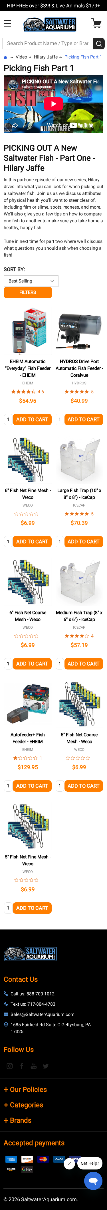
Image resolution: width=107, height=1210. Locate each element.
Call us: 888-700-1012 (32, 994)
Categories (26, 1105)
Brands (20, 1120)
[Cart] (98, 23)
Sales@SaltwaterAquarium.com (42, 1014)
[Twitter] (46, 1066)
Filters (27, 292)
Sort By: (14, 269)
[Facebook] (22, 1066)
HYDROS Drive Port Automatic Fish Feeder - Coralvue (79, 368)
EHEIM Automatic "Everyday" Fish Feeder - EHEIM (28, 368)
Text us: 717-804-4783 (33, 1004)
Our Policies (28, 1090)
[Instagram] (10, 1066)
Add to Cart (32, 419)
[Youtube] (34, 1066)
